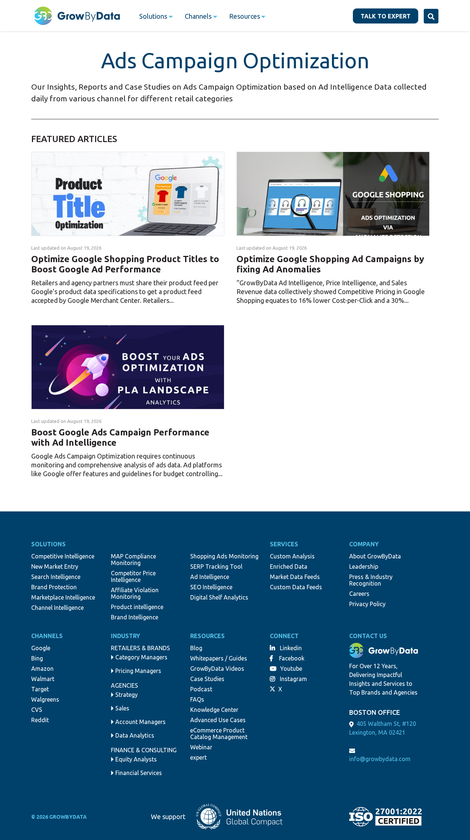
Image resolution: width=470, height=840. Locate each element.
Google (40, 648)
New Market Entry (54, 566)
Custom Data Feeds (296, 587)
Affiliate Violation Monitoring (135, 593)
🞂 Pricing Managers (136, 670)
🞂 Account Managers (138, 721)
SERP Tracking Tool (216, 566)
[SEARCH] (431, 16)
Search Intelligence (55, 576)
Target (40, 689)
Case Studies (207, 679)
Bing (37, 658)
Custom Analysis (292, 556)
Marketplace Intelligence (63, 597)
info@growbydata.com (380, 759)
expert (198, 757)
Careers (359, 593)
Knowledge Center (214, 709)
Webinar (201, 747)
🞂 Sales (120, 708)
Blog (196, 648)
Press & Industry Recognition (371, 580)
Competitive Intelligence (62, 556)
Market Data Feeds (295, 576)
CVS (36, 709)
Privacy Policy (367, 604)
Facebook (291, 658)
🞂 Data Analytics (132, 735)
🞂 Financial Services (136, 773)
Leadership (363, 566)
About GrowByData (375, 556)
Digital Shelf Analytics (219, 597)
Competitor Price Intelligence (133, 576)
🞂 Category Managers (139, 657)
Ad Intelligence (209, 576)
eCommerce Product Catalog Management (218, 733)
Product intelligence (137, 607)
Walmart (42, 679)
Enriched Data (288, 566)
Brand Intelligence (134, 617)
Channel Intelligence (57, 607)
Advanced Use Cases (218, 720)
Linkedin (291, 648)
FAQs (197, 699)
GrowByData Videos (217, 668)
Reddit (40, 720)
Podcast (201, 689)
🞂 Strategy (124, 694)
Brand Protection (54, 587)
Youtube (291, 668)
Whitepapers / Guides (218, 658)
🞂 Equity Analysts (134, 759)
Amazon (42, 668)
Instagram (293, 679)
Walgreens (45, 699)
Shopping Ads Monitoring (224, 556)
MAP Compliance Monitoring (133, 559)
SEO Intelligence (211, 587)
